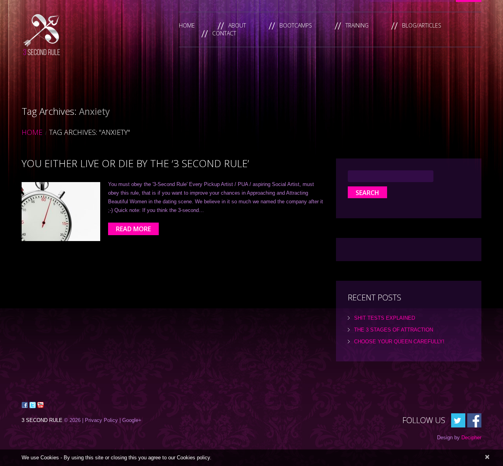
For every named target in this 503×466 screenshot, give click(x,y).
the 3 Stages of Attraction (393, 330)
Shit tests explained (384, 318)
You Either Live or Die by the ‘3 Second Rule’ (135, 163)
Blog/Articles (421, 25)
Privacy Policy (101, 420)
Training (357, 25)
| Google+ (130, 420)
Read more (133, 229)
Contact (224, 33)
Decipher (471, 437)
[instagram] (474, 420)
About (237, 25)
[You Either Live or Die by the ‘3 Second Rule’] (61, 211)
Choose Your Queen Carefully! (399, 341)
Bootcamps (295, 25)
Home (187, 25)
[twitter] (458, 420)
